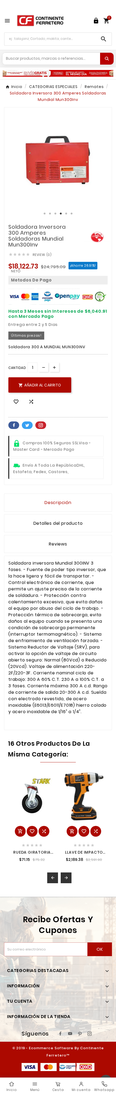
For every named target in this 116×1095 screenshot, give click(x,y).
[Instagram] (90, 1034)
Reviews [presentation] (58, 544)
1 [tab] (44, 213)
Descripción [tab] (58, 502)
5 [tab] (66, 213)
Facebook (13, 425)
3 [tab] (55, 213)
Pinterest (40, 425)
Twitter (27, 425)
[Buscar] (107, 59)
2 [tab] (50, 213)
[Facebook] (60, 1034)
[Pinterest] (80, 1034)
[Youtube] (70, 1034)
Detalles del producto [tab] (58, 523)
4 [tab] (60, 213)
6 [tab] (71, 213)
